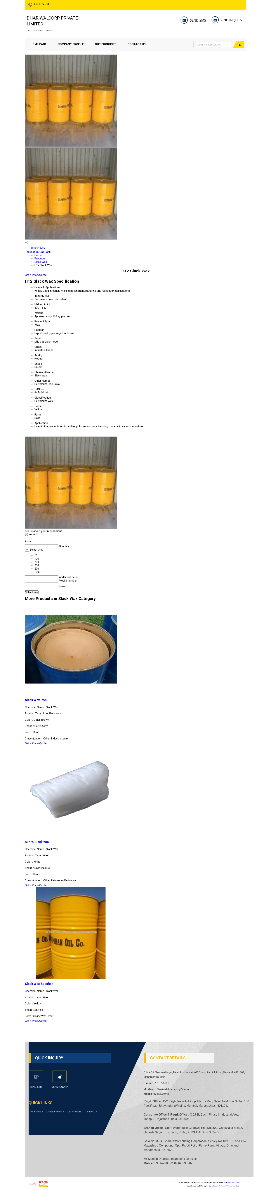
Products (40, 258)
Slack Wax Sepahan (39, 984)
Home (38, 255)
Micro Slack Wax (37, 842)
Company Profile (71, 44)
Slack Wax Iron (36, 700)
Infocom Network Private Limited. (225, 1186)
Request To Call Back (38, 252)
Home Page (38, 44)
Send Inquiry (37, 247)
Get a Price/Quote (36, 275)
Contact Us (137, 44)
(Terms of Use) (233, 1182)
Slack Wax (40, 262)
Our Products (106, 44)
